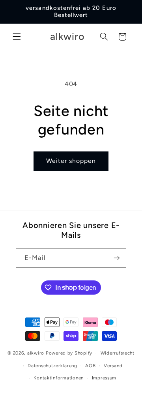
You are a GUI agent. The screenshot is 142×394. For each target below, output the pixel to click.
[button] (16, 37)
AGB (90, 365)
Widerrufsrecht (118, 353)
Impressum (104, 378)
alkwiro (35, 353)
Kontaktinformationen (59, 378)
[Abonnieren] (117, 258)
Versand (113, 365)
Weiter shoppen (71, 160)
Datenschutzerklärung (52, 365)
